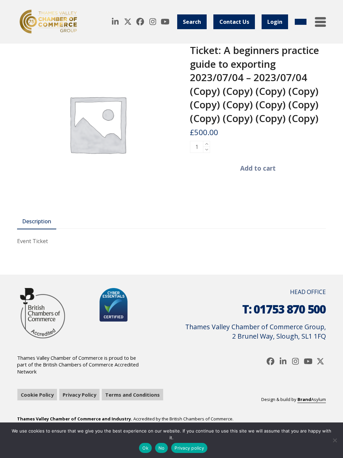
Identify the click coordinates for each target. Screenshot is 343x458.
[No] (334, 440)
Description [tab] (36, 221)
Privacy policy (189, 448)
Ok (145, 448)
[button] (320, 22)
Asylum (311, 399)
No (161, 448)
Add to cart (258, 168)
